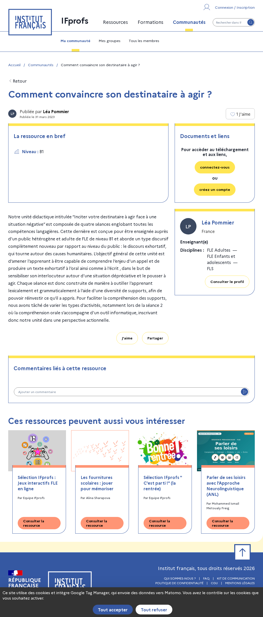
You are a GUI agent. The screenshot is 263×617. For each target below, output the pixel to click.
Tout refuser (154, 609)
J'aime (127, 337)
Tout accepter (113, 609)
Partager (155, 337)
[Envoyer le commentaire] (244, 391)
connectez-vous (215, 167)
